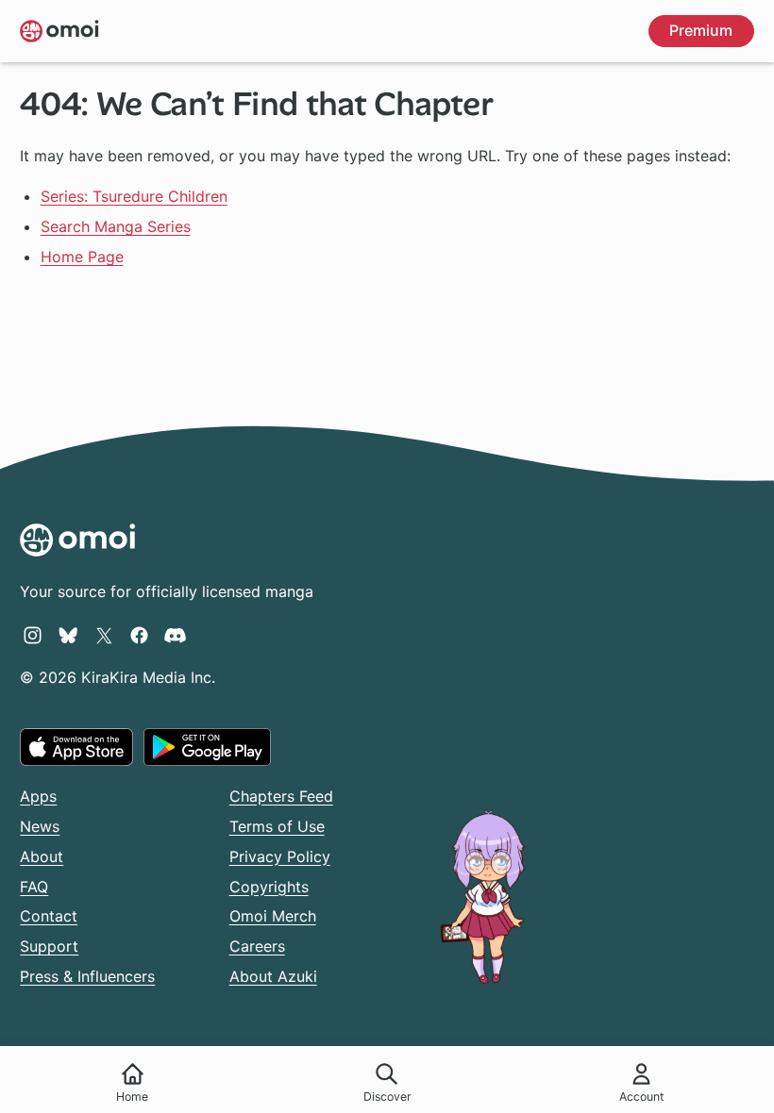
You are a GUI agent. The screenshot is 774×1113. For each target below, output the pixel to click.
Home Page (82, 256)
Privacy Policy (279, 856)
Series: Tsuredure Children (134, 196)
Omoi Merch (272, 915)
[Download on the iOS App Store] (76, 747)
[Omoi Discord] (175, 634)
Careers (257, 946)
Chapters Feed (281, 796)
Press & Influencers (87, 976)
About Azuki (273, 976)
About (41, 856)
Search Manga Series (116, 226)
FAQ (34, 886)
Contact (48, 915)
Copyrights (269, 886)
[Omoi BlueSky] (68, 634)
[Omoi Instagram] (32, 634)
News (39, 826)
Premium (700, 30)
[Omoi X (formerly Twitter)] (104, 634)
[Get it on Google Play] (207, 747)
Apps (38, 796)
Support (49, 946)
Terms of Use (277, 826)
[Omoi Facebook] (139, 634)
